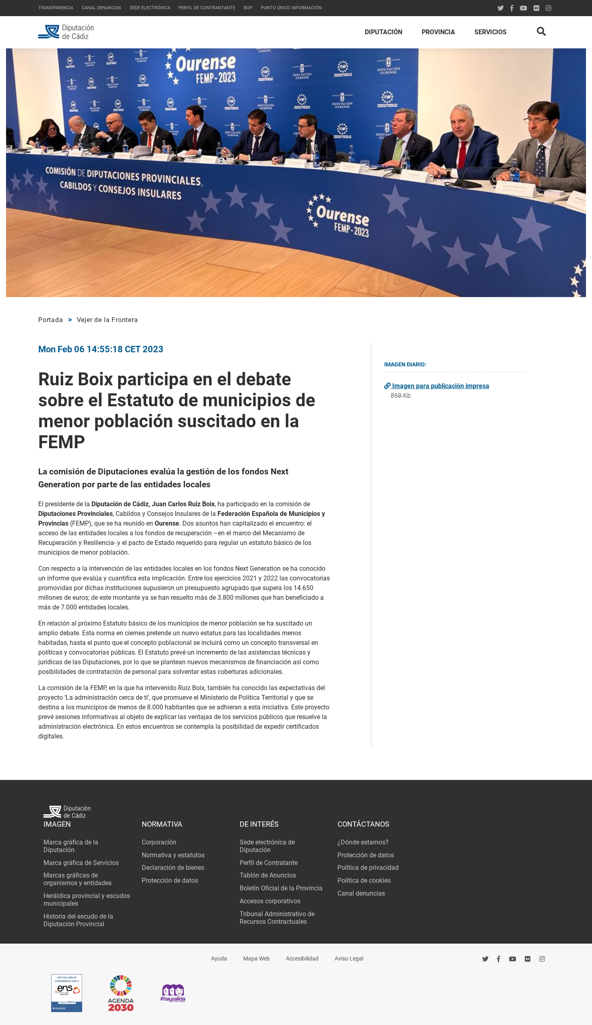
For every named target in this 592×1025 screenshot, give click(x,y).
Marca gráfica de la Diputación (70, 846)
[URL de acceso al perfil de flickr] (536, 8)
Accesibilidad (302, 958)
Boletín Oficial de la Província (281, 888)
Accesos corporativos (270, 901)
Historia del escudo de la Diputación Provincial (78, 920)
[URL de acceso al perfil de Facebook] (511, 8)
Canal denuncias (101, 7)
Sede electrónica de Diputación (267, 846)
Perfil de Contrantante (206, 7)
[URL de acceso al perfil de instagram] (548, 8)
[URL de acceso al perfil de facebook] (499, 959)
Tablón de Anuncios (268, 875)
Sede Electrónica (150, 7)
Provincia (438, 32)
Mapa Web (256, 958)
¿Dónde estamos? (363, 842)
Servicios (490, 32)
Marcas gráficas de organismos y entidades (77, 879)
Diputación (383, 32)
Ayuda (219, 958)
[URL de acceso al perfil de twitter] (500, 8)
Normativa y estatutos (173, 855)
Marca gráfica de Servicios (81, 863)
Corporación (159, 842)
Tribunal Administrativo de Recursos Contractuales (277, 917)
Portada (50, 320)
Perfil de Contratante (269, 863)
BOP (248, 7)
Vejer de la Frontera (107, 320)
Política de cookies (364, 880)
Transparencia (55, 7)
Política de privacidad (368, 867)
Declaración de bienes (173, 867)
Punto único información (291, 7)
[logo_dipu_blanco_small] (295, 813)
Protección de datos (170, 880)
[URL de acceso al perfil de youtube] (523, 8)
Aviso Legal (349, 958)
